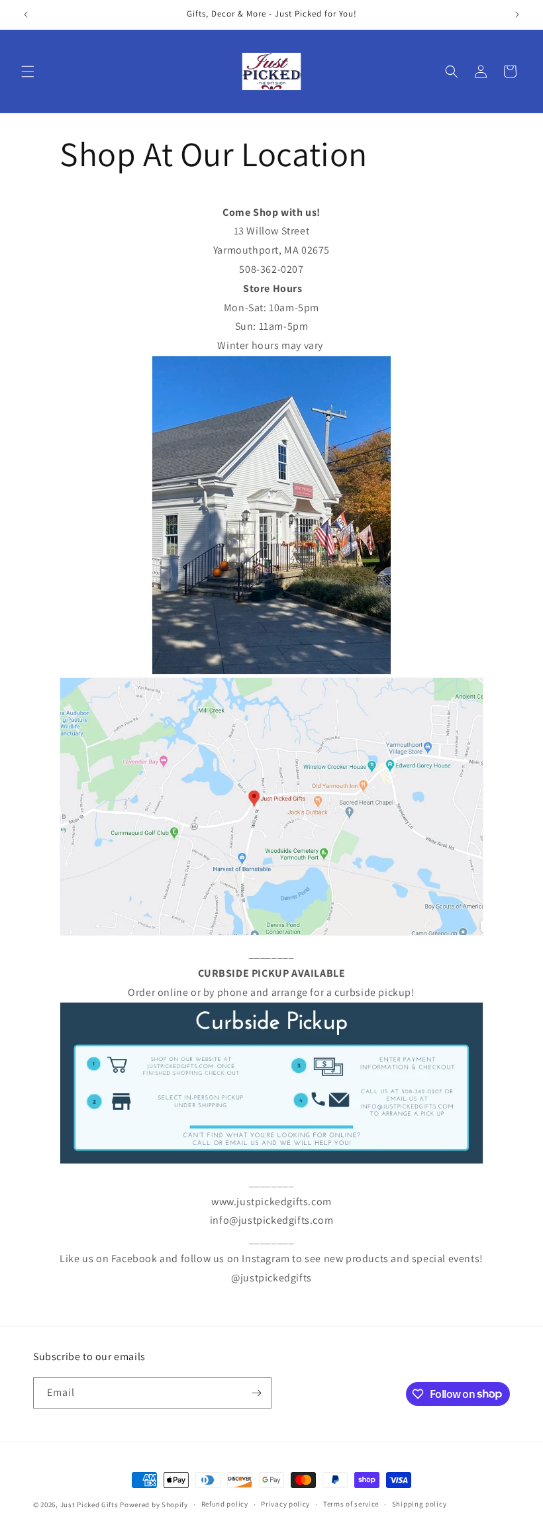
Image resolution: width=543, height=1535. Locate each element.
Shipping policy (419, 1504)
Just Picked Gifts (89, 1504)
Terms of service (351, 1504)
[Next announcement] (517, 14)
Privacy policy (285, 1504)
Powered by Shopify (154, 1504)
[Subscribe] (256, 1393)
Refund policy (224, 1504)
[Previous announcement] (25, 14)
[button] (27, 71)
